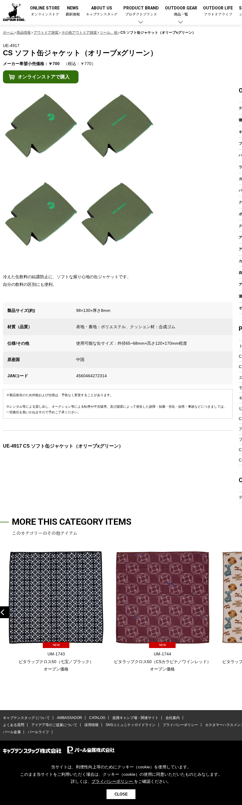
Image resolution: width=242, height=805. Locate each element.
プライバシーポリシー (180, 725)
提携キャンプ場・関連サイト (135, 718)
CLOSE (121, 794)
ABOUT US (101, 11)
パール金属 (12, 732)
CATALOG (97, 718)
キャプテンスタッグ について (26, 718)
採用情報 (91, 725)
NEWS (73, 11)
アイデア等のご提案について (54, 725)
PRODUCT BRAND (141, 11)
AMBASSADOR (69, 718)
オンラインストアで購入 (44, 76)
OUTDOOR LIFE (218, 11)
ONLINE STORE (45, 11)
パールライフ (38, 732)
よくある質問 (13, 725)
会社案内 (173, 718)
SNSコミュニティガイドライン (131, 725)
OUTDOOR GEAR (181, 11)
